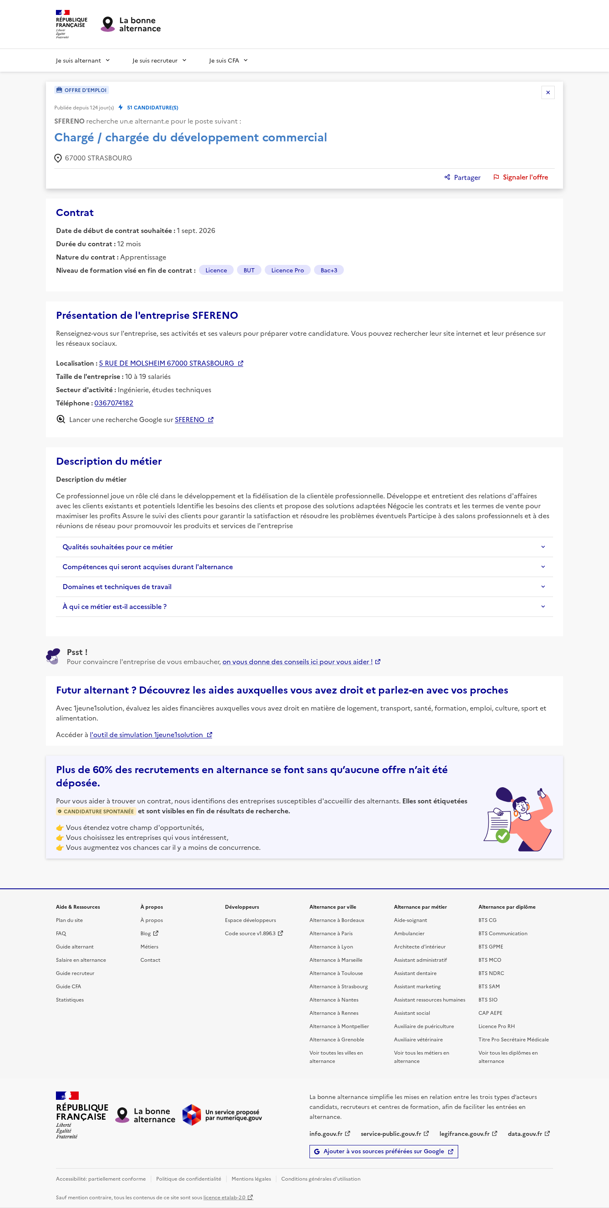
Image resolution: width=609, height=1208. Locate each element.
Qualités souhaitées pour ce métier (118, 547)
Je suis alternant (78, 60)
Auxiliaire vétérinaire (418, 1039)
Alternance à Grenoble (336, 1039)
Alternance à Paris (331, 932)
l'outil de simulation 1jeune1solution (146, 734)
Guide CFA (68, 986)
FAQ (61, 932)
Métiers (149, 946)
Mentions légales (251, 1178)
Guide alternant (75, 946)
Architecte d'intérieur (420, 946)
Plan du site (69, 919)
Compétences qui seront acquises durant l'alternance (148, 567)
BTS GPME (491, 946)
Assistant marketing (417, 986)
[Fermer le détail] (548, 92)
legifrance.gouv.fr (465, 1133)
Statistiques (70, 999)
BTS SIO (488, 999)
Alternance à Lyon (331, 946)
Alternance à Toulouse (336, 972)
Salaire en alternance (81, 959)
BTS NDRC (491, 972)
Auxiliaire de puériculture (424, 1025)
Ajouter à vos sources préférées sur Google (384, 1151)
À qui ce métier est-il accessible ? (115, 606)
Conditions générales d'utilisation (320, 1178)
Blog (145, 932)
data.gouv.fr (525, 1133)
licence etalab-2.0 (224, 1197)
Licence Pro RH (497, 1025)
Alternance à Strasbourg (338, 986)
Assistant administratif (420, 959)
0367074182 (113, 402)
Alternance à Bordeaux (336, 919)
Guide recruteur (75, 972)
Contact (150, 959)
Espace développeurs (250, 919)
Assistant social (412, 1012)
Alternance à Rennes (333, 1012)
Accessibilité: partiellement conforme (101, 1178)
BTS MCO (490, 959)
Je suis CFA (224, 60)
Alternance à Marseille (335, 959)
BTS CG (488, 919)
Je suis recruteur (155, 60)
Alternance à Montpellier (339, 1025)
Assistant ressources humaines (429, 999)
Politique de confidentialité (188, 1178)
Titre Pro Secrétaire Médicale (514, 1039)
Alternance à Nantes (333, 999)
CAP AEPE (491, 1012)
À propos (151, 919)
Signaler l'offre (525, 177)
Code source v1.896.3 (250, 932)
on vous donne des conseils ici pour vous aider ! (297, 661)
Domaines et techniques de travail (117, 587)
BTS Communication (503, 932)
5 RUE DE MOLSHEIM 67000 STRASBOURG (166, 362)
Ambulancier (409, 932)
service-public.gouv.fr (391, 1133)
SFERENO (189, 419)
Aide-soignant (410, 919)
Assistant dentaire (415, 972)
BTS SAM (489, 986)
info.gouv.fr (326, 1133)
